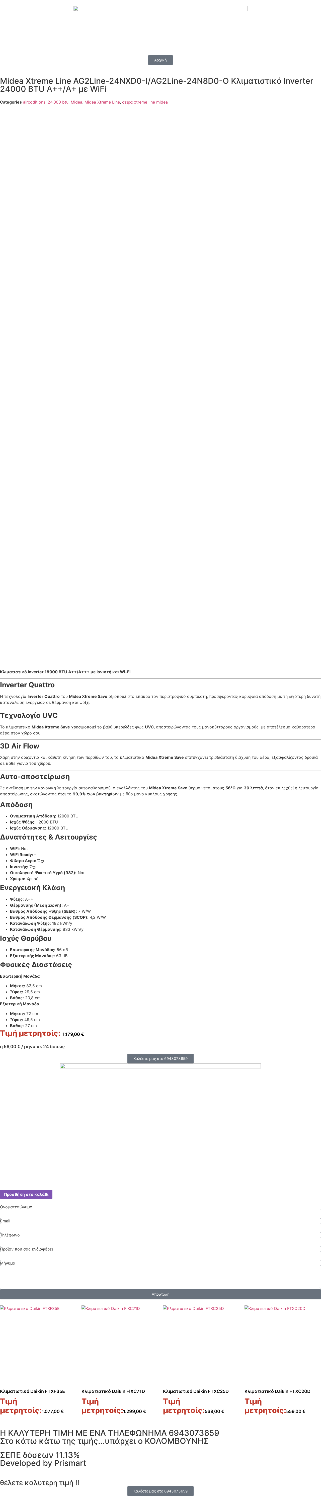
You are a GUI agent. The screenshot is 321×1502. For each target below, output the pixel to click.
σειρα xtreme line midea (145, 102)
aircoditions (34, 102)
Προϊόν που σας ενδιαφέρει (26, 1249)
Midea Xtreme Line (102, 102)
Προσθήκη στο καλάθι (26, 1194)
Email (5, 1221)
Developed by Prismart (43, 1463)
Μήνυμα (7, 1263)
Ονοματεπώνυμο (16, 1207)
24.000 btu (58, 102)
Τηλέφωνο (10, 1235)
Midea (76, 102)
